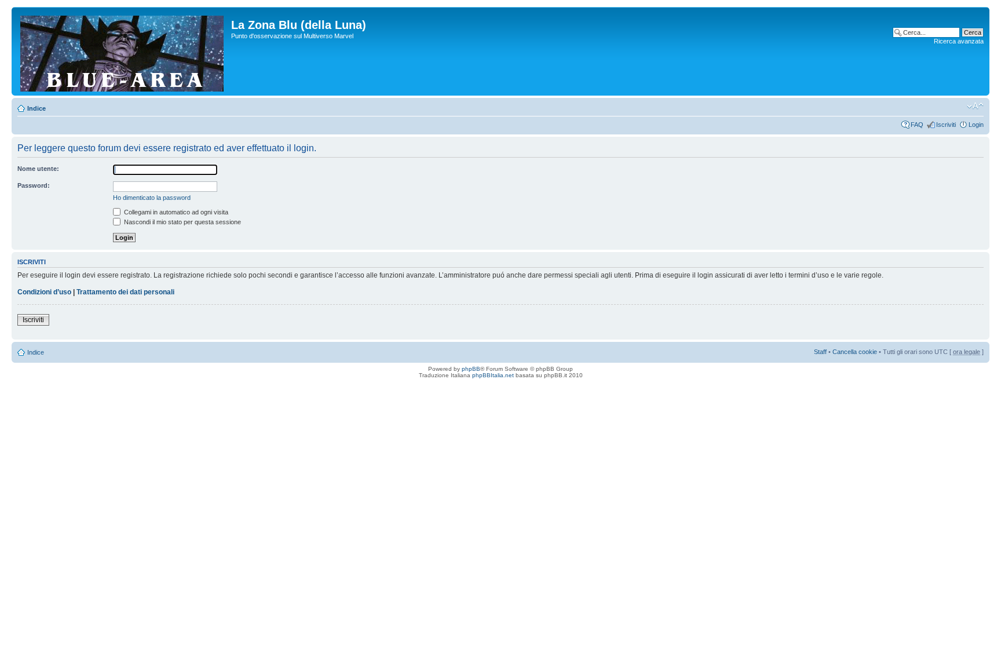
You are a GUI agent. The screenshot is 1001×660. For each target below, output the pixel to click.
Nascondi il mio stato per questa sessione (181, 221)
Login (976, 124)
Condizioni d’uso (44, 292)
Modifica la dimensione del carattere (975, 106)
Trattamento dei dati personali (125, 292)
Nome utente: (38, 168)
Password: (33, 185)
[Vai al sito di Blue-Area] (122, 51)
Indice (36, 108)
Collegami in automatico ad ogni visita (175, 212)
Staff (820, 351)
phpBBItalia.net (493, 375)
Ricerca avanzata (959, 41)
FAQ (917, 124)
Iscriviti (946, 124)
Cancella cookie (854, 351)
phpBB (471, 369)
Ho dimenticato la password (152, 197)
